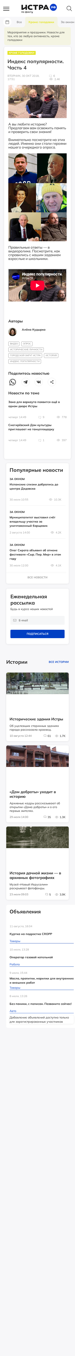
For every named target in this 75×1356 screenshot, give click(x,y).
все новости (38, 577)
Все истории (59, 662)
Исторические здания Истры (36, 719)
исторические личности (26, 349)
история (51, 355)
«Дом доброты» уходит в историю (33, 794)
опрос (27, 343)
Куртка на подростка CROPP (31, 934)
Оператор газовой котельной (31, 957)
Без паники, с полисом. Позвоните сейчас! (40, 1004)
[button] (8, 9)
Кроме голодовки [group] (41, 22)
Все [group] (19, 22)
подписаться (37, 633)
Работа (15, 964)
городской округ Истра (25, 355)
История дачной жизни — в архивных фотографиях (35, 875)
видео (14, 343)
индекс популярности (25, 361)
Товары (15, 941)
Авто (13, 1011)
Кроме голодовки (21, 52)
